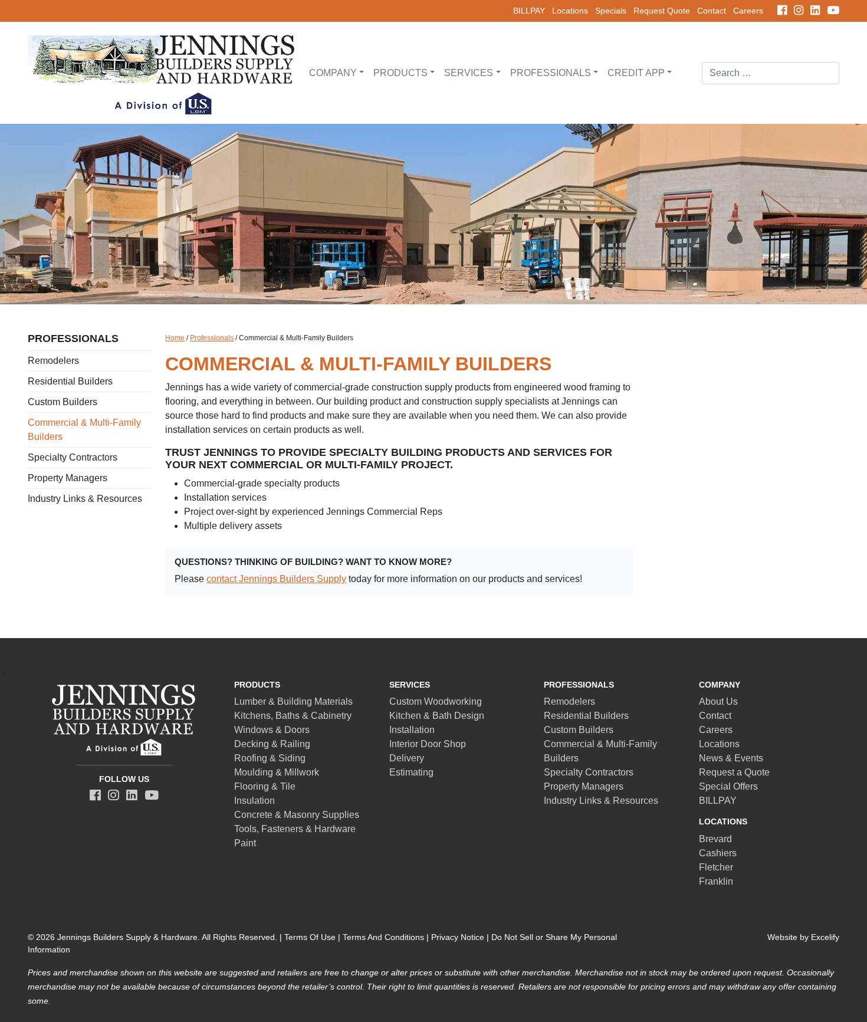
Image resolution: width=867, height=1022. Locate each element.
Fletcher (716, 867)
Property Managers (67, 478)
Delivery (406, 758)
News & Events (731, 758)
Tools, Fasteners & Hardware (295, 829)
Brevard (715, 839)
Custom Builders (62, 402)
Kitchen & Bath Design (436, 716)
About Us (718, 701)
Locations (570, 10)
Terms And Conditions (383, 937)
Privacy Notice (457, 937)
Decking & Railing (272, 744)
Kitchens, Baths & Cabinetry (293, 716)
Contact (711, 10)
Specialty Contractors (72, 457)
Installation (412, 730)
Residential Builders (70, 381)
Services (468, 73)
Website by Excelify (803, 937)
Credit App (636, 73)
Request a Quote (734, 772)
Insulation (254, 801)
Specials (610, 10)
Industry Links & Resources (85, 499)
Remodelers (53, 361)
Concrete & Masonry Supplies (296, 815)
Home (175, 338)
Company (333, 73)
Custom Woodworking (435, 701)
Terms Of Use (310, 937)
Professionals (550, 73)
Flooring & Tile (264, 786)
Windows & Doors (272, 730)
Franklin (716, 881)
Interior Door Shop (427, 744)
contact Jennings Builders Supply (276, 579)
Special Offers (728, 786)
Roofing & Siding (270, 758)
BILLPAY (529, 10)
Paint (245, 843)
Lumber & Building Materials (293, 701)
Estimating (411, 772)
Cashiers (718, 853)
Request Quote (661, 10)
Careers (748, 10)
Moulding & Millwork (276, 772)
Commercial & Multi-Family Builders (84, 430)
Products (400, 73)
